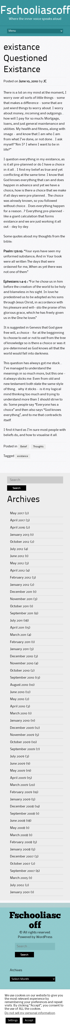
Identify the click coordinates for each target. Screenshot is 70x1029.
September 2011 (21, 613)
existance (22, 456)
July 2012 (16, 549)
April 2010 (17, 706)
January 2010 (20, 720)
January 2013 (19, 534)
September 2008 (22, 813)
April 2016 (17, 527)
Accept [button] (29, 1020)
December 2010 (21, 656)
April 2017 (17, 520)
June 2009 (17, 763)
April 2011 (17, 627)
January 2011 (19, 649)
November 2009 (22, 734)
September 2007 (22, 870)
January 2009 (20, 799)
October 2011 (19, 606)
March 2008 (19, 835)
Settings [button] (13, 1020)
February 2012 (20, 577)
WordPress (44, 937)
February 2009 (21, 792)
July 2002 (17, 885)
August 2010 (19, 684)
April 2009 (18, 777)
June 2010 (17, 692)
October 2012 (19, 541)
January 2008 (20, 849)
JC (44, 81)
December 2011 (21, 591)
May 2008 (17, 827)
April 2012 (17, 570)
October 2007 (20, 863)
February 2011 (20, 642)
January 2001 (20, 892)
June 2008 (17, 820)
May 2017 (17, 513)
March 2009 (19, 784)
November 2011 (21, 599)
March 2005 (19, 877)
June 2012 (17, 556)
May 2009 (17, 770)
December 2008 (22, 806)
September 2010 (22, 677)
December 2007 (22, 856)
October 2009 (20, 742)
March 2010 (18, 713)
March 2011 (18, 634)
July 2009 (17, 756)
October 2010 (20, 670)
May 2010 (17, 699)
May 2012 (17, 563)
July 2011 (16, 620)
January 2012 (19, 584)
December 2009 (22, 727)
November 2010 (21, 663)
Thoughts (38, 446)
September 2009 (22, 749)
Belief (23, 446)
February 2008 (21, 842)
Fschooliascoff (35, 10)
